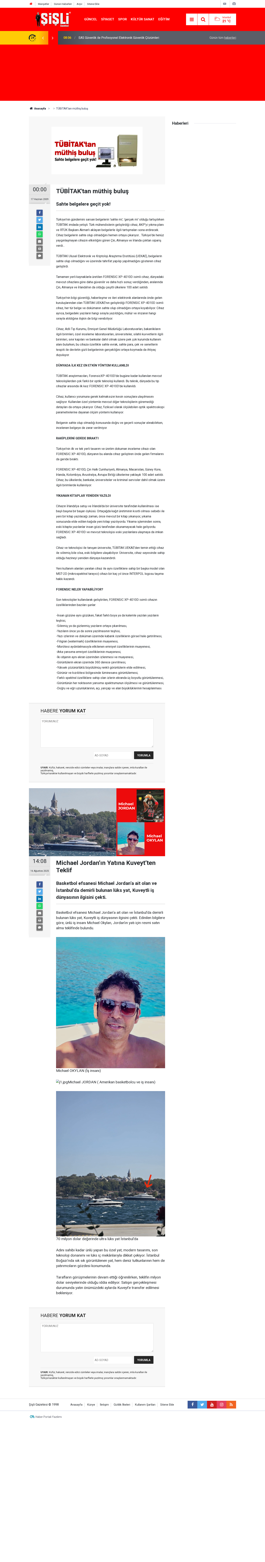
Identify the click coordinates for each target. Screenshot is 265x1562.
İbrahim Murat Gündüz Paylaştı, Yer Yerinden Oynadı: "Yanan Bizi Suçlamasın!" (130, 38)
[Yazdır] (39, 249)
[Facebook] (39, 213)
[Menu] (191, 19)
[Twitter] (39, 220)
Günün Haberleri (63, 4)
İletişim (104, 1404)
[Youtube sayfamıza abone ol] (212, 1405)
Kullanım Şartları (145, 1404)
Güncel (90, 19)
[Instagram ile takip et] (221, 1405)
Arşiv (79, 4)
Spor (122, 19)
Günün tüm (223, 38)
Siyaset (107, 19)
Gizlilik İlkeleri (122, 1404)
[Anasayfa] (31, 4)
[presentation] (43, 37)
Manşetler (43, 4)
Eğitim (164, 19)
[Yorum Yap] (39, 256)
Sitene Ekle (93, 4)
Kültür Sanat (142, 19)
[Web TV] (225, 4)
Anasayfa (76, 1404)
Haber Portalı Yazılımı (49, 1416)
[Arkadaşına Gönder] (39, 241)
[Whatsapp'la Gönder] (39, 234)
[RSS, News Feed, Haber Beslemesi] (231, 1405)
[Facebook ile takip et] (192, 1405)
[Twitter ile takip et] (202, 1405)
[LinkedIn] (39, 227)
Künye (91, 1404)
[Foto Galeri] (234, 4)
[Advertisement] (132, 74)
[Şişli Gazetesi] (52, 19)
